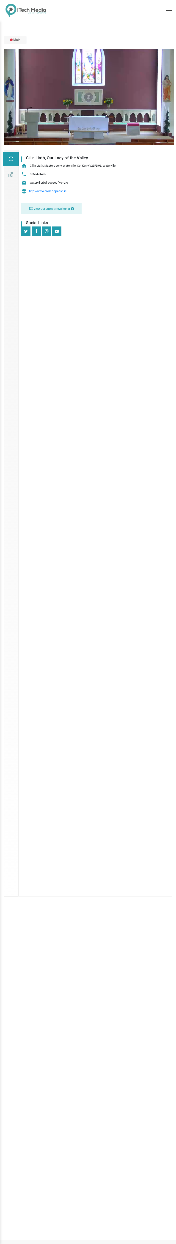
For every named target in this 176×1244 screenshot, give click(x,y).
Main (16, 40)
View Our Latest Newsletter (52, 208)
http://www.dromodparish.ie (47, 191)
